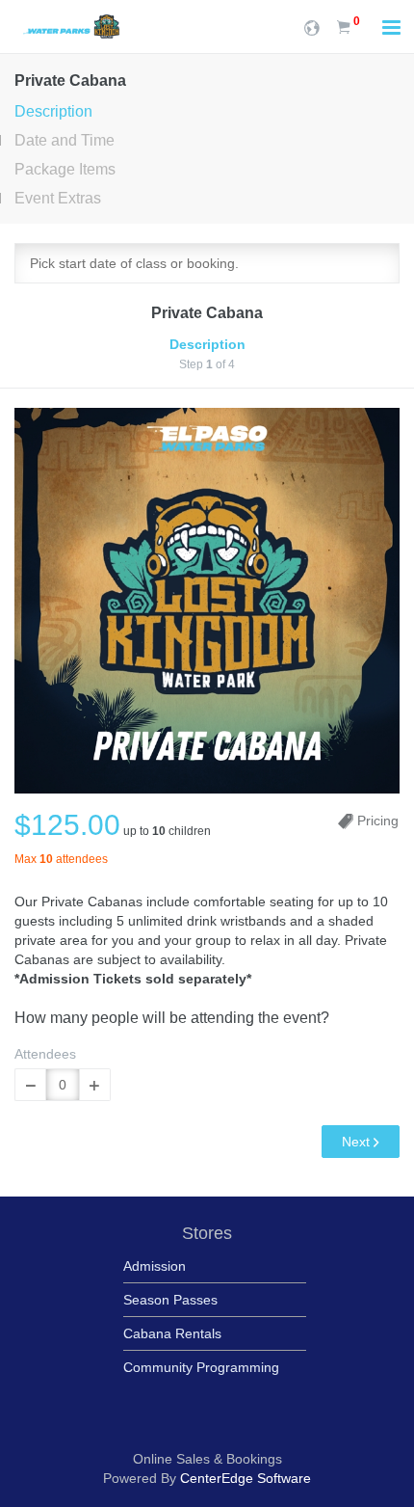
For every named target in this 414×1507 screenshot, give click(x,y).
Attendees (45, 1054)
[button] (30, 1084)
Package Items (65, 169)
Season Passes (170, 1299)
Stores (207, 1233)
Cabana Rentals (172, 1333)
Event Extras (57, 198)
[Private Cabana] (207, 601)
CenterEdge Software (245, 1478)
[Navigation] (391, 29)
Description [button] (207, 344)
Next (358, 1141)
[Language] (312, 26)
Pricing (376, 820)
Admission (154, 1266)
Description (53, 111)
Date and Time (64, 140)
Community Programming (201, 1367)
